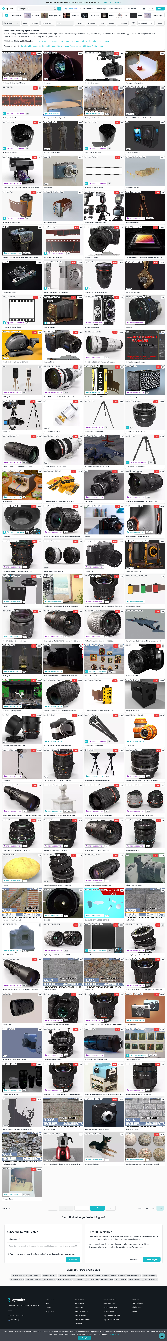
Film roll (5, 606)
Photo (95, 41)
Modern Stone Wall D (9, 1164)
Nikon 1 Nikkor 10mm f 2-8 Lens (53, 571)
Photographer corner (132, 188)
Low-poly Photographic (30, 46)
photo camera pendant (133, 292)
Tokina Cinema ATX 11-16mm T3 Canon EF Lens (17, 571)
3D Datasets (79, 1307)
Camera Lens (130, 746)
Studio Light (7, 780)
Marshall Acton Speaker (133, 397)
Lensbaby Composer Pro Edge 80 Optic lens (57, 885)
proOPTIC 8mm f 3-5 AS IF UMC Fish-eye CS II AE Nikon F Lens (103, 1025)
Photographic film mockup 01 (12, 327)
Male (107, 41)
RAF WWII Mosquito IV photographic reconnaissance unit (143, 641)
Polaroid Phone (8, 1199)
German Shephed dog (92, 1164)
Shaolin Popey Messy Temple (12, 711)
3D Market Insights (110, 1307)
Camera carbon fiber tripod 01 (94, 746)
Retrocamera (48, 188)
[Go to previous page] (66, 1208)
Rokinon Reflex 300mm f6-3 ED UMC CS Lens (98, 815)
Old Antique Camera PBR (133, 571)
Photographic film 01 (9, 118)
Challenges (136, 1307)
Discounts (78, 1323)
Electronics (86, 41)
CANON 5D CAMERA (132, 676)
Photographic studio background (54, 118)
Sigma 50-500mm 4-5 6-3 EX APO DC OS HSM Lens (18, 467)
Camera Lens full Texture (10, 1094)
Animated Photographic (71, 46)
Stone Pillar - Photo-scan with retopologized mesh (59, 815)
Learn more (114, 1334)
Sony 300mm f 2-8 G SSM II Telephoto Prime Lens (100, 362)
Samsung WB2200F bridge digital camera (56, 1025)
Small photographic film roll (93, 153)
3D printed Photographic (93, 46)
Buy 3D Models (80, 1299)
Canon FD (47, 920)
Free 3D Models (80, 1315)
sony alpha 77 (89, 501)
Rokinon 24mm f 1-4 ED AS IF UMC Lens (97, 850)
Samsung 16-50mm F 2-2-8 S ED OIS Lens (138, 1094)
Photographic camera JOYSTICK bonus (15, 1059)
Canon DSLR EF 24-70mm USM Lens (96, 292)
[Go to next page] (97, 1208)
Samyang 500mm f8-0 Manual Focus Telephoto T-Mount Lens (22, 815)
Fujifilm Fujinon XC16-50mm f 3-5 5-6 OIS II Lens (99, 641)
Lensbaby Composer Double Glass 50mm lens (140, 955)
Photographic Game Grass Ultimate (14, 83)
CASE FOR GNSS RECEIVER (52, 432)
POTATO (5, 885)
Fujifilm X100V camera (9, 292)
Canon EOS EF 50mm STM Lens (135, 432)
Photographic (43, 41)
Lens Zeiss (129, 327)
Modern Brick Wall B (50, 990)
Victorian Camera (49, 327)
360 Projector (7, 397)
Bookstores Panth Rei (50, 222)
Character (76, 41)
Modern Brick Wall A (132, 1129)
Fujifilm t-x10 (89, 571)
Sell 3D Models (109, 1299)
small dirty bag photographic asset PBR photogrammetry (20, 257)
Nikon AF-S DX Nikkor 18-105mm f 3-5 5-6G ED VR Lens (60, 711)
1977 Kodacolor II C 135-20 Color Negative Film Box (59, 501)
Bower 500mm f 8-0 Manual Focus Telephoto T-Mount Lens (21, 990)
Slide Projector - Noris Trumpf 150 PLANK (15, 362)
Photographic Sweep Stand (134, 83)
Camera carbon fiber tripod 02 (135, 467)
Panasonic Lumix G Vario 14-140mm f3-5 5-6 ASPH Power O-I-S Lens (65, 536)
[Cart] (144, 8)
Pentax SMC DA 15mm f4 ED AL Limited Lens (16, 850)
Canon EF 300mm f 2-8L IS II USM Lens (55, 467)
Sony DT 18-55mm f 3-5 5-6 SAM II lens (14, 641)
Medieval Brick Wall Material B (12, 920)
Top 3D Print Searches (111, 1319)
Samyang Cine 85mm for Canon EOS (14, 746)
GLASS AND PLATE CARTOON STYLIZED (97, 920)
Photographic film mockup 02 (94, 188)
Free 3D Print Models (82, 1319)
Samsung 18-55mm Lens (133, 850)
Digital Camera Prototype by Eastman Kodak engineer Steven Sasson (106, 1094)
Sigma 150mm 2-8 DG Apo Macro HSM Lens (98, 885)
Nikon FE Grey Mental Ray (134, 885)
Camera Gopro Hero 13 (133, 153)
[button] (55, 8)
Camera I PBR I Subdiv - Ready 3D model (138, 118)
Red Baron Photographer (51, 153)
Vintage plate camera (132, 222)
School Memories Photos (92, 676)
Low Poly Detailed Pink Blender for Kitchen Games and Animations (64, 1164)
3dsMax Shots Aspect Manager (135, 362)
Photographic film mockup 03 (53, 257)
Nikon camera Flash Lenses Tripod (95, 222)
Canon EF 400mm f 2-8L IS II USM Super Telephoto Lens (61, 397)
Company (49, 1299)
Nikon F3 (87, 536)
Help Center (50, 1311)
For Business (79, 1303)
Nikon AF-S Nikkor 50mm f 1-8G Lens (55, 850)
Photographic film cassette (11, 222)
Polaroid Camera (8, 501)
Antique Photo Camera (92, 327)
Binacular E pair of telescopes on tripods (97, 780)
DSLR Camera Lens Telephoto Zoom (96, 1059)
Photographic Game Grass (93, 118)
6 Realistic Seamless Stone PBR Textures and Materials (142, 1164)
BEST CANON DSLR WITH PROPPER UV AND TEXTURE (60, 676)
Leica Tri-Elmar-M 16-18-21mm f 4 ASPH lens (57, 780)
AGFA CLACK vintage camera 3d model (97, 1129)
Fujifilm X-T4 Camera (91, 257)
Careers (48, 1307)
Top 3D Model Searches (112, 1315)
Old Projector (7, 676)
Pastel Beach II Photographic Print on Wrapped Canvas (61, 606)
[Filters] (133, 23)
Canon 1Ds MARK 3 (8, 955)
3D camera (47, 83)
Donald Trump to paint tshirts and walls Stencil (17, 1129)
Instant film (88, 955)
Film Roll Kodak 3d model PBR (94, 397)
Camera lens (6, 536)
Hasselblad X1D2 (49, 362)
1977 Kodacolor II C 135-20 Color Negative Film (99, 711)
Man (102, 41)
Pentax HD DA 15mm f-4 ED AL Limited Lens (139, 815)
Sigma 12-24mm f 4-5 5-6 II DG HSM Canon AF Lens (141, 501)
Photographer (65, 41)
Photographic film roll (10, 153)
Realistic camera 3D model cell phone (137, 536)
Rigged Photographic (51, 46)
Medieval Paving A (49, 1129)
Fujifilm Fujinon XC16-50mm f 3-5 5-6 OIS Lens (58, 955)
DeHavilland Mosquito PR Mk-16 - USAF (97, 467)
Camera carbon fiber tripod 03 (94, 432)
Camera (54, 41)
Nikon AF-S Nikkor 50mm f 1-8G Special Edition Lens (142, 780)
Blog (47, 1303)
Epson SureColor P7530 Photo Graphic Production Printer (21, 188)
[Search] (59, 8)
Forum (134, 1311)
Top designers (137, 1303)
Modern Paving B (131, 920)
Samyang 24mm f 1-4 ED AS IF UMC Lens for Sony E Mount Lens (63, 641)
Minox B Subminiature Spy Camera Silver (56, 292)
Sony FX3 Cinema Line (92, 83)
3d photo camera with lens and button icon (57, 746)
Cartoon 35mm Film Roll (133, 606)
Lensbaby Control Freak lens (52, 1059)
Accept (84, 1338)
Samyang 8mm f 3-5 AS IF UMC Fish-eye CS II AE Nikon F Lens (103, 606)
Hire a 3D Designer (81, 1311)
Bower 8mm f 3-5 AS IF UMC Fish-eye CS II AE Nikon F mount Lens (64, 1094)
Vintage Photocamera (132, 711)
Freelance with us (110, 1311)
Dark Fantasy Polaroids (133, 1059)
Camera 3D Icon (131, 1025)
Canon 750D (6, 432)
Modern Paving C (90, 990)
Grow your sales (109, 1303)
